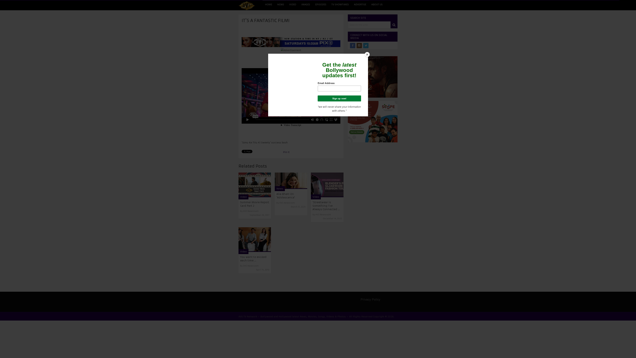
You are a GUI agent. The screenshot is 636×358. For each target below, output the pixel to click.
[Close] (367, 54)
